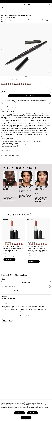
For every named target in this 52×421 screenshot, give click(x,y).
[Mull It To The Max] (32, 244)
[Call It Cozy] (8, 244)
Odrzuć (19, 412)
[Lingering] (10, 84)
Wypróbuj (47, 88)
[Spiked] (19, 84)
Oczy (15, 12)
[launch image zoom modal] (50, 72)
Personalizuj (26, 417)
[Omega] (13, 84)
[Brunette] (2, 84)
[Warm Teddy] (37, 244)
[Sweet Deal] (46, 244)
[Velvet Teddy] (30, 244)
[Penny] (17, 84)
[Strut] (21, 84)
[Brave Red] (19, 244)
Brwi (19, 12)
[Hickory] (8, 84)
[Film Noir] (15, 244)
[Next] (24, 244)
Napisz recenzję (26, 282)
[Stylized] (26, 84)
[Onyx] (15, 84)
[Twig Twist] (44, 244)
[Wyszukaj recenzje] (50, 286)
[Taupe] (28, 84)
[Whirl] (39, 244)
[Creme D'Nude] (6, 244)
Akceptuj (32, 412)
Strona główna (5, 12)
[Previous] (3, 244)
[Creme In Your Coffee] (12, 244)
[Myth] (10, 244)
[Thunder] (30, 84)
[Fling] (4, 84)
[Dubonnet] (17, 244)
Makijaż (11, 12)
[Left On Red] (22, 244)
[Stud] (23, 84)
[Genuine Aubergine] (6, 84)
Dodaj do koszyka (29, 95)
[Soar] (41, 244)
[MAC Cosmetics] (26, 4)
